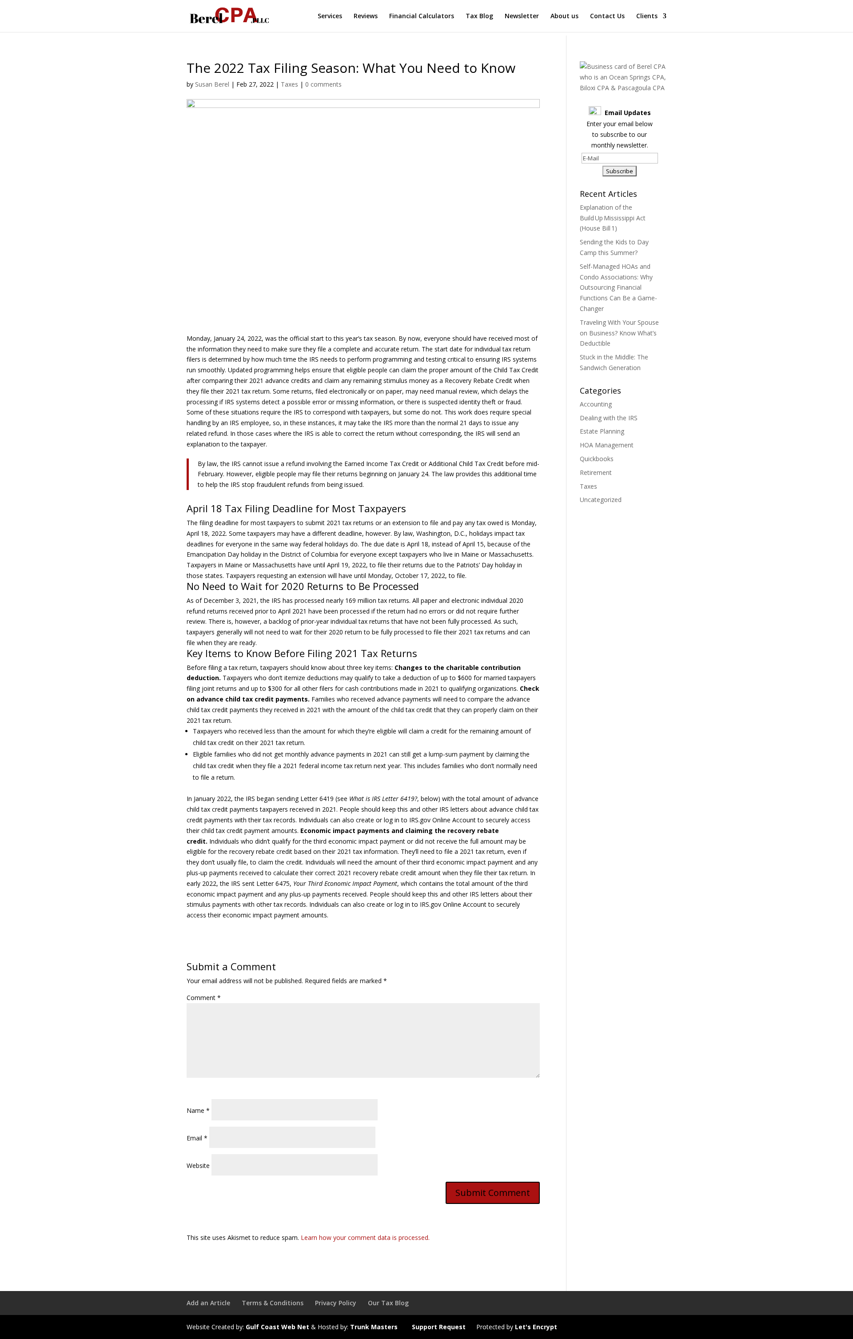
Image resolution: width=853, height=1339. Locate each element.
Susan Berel (212, 84)
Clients (647, 16)
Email (197, 1138)
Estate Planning (602, 431)
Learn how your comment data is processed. (365, 1237)
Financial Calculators (421, 16)
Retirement (596, 472)
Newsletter (522, 16)
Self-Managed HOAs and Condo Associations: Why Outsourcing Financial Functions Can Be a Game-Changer (618, 287)
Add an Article (208, 1303)
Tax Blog (479, 16)
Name (198, 1110)
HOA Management (607, 445)
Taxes (289, 84)
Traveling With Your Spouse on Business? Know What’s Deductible (619, 333)
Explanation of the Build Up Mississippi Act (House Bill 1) (613, 218)
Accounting (596, 404)
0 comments (323, 84)
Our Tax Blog (388, 1303)
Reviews (366, 16)
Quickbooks (597, 458)
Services (330, 16)
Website (198, 1165)
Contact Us (607, 16)
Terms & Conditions (272, 1303)
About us (564, 16)
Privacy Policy (335, 1303)
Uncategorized (601, 499)
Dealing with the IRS (609, 418)
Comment (204, 997)
